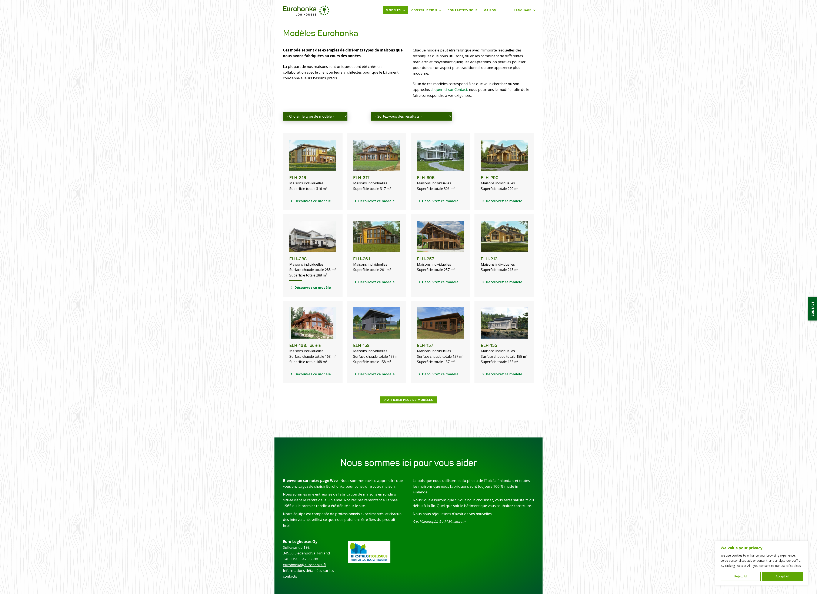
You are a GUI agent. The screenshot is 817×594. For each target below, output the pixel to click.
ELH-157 (425, 345)
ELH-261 (361, 259)
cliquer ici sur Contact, (449, 89)
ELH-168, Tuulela (305, 345)
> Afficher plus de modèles (408, 400)
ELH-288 (298, 259)
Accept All (782, 576)
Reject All (740, 576)
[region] (761, 563)
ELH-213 (489, 259)
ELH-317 (361, 177)
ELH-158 (361, 345)
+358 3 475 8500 (304, 559)
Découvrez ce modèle (312, 201)
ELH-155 (489, 345)
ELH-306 (426, 177)
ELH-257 (425, 259)
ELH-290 (489, 177)
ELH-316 (297, 177)
